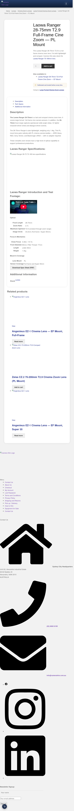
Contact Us (9, 482)
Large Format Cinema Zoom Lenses (52, 90)
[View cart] (4, 806)
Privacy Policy (10, 498)
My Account (9, 490)
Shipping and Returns (12, 500)
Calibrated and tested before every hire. (50, 85)
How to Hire (9, 506)
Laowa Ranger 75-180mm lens (44, 58)
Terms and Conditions (13, 495)
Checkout (8, 487)
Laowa (17, 280)
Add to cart (48, 66)
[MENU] (66, 4)
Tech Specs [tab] (19, 104)
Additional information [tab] (23, 106)
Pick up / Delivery (11, 503)
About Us (8, 485)
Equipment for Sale (12, 508)
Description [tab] (19, 101)
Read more (18, 341)
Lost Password (10, 493)
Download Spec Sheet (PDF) (23, 267)
